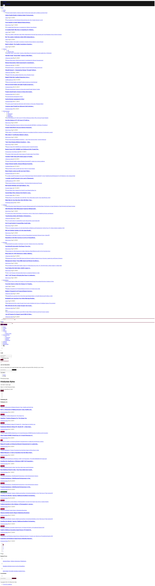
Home (4, 10)
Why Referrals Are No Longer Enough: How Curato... (18, 305)
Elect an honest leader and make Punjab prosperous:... (19, 84)
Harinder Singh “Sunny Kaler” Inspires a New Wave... (19, 55)
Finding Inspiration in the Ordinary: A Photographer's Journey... (16, 504)
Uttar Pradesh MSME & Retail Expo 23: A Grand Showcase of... (16, 435)
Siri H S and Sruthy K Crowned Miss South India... (18, 223)
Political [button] (4, 49)
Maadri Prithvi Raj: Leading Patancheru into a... (17, 77)
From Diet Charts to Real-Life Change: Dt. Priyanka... (19, 284)
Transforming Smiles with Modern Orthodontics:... (18, 216)
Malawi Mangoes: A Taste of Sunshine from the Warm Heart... (16, 452)
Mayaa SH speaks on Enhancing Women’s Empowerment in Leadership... (19, 444)
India (4, 329)
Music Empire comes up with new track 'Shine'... (17, 171)
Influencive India (9, 58)
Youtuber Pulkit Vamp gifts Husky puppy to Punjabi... (19, 156)
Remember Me (5, 358)
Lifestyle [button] (5, 205)
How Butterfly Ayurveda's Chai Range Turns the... (18, 246)
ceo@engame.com (9, 79)
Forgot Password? (4, 361)
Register (8, 4)
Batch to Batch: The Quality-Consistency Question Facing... (14, 571)
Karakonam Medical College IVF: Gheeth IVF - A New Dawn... (16, 426)
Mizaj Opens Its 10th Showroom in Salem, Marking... (19, 253)
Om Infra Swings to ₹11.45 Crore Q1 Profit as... (17, 120)
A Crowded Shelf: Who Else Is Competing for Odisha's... (19, 29)
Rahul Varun (8, 25)
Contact (4, 1)
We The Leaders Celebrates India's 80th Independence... (20, 37)
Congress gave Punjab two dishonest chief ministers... (19, 106)
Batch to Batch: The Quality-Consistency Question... (19, 44)
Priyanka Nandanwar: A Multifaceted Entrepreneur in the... (15, 478)
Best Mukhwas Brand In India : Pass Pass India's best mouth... (16, 469)
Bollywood (10, 116)
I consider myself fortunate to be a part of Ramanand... (19, 178)
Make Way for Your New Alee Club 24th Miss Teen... (18, 200)
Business (5, 343)
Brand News (5, 344)
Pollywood (10, 113)
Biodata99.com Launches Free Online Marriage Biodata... (20, 298)
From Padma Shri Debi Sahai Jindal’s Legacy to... (18, 268)
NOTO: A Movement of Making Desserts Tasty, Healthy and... (16, 409)
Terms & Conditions (7, 584)
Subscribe (14, 369)
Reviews (9, 115)
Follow (2, 390)
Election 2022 (11, 51)
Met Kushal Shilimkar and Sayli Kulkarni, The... (17, 185)
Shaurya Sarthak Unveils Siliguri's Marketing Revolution (14, 512)
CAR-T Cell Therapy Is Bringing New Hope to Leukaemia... (20, 275)
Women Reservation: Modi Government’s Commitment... (20, 62)
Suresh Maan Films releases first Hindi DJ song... (18, 193)
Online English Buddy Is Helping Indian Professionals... (19, 15)
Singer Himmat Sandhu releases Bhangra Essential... (19, 163)
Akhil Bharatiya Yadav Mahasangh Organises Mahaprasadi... (20, 208)
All (8, 50)
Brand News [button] (5, 280)
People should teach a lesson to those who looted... (19, 91)
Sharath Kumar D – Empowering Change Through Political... (21, 70)
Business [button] (5, 242)
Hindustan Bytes (9, 87)
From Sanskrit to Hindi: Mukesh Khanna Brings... (18, 22)
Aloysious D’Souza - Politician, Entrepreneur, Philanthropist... (15, 561)
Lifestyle (5, 341)
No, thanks (3, 372)
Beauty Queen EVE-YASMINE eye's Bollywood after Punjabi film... (22, 149)
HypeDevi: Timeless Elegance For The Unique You (13, 418)
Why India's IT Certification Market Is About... (17, 134)
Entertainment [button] (6, 111)
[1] (4, 5)
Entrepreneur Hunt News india (12, 151)
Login (4, 4)
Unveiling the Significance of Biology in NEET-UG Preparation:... (17, 461)
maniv (6, 17)
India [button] (4, 11)
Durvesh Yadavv (9, 188)
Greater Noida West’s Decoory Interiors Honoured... (18, 127)
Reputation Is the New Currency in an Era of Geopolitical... (20, 237)
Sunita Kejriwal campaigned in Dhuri (14, 99)
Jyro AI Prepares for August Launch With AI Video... (18, 314)
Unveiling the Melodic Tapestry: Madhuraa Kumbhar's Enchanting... (18, 495)
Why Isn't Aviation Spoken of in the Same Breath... (18, 230)
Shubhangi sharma (9, 202)
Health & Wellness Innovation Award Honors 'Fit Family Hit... (16, 530)
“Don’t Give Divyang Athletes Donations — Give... (18, 142)
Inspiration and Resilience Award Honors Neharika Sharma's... (16, 538)
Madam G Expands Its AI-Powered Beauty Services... (19, 291)
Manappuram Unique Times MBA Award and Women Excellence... (22, 260)
